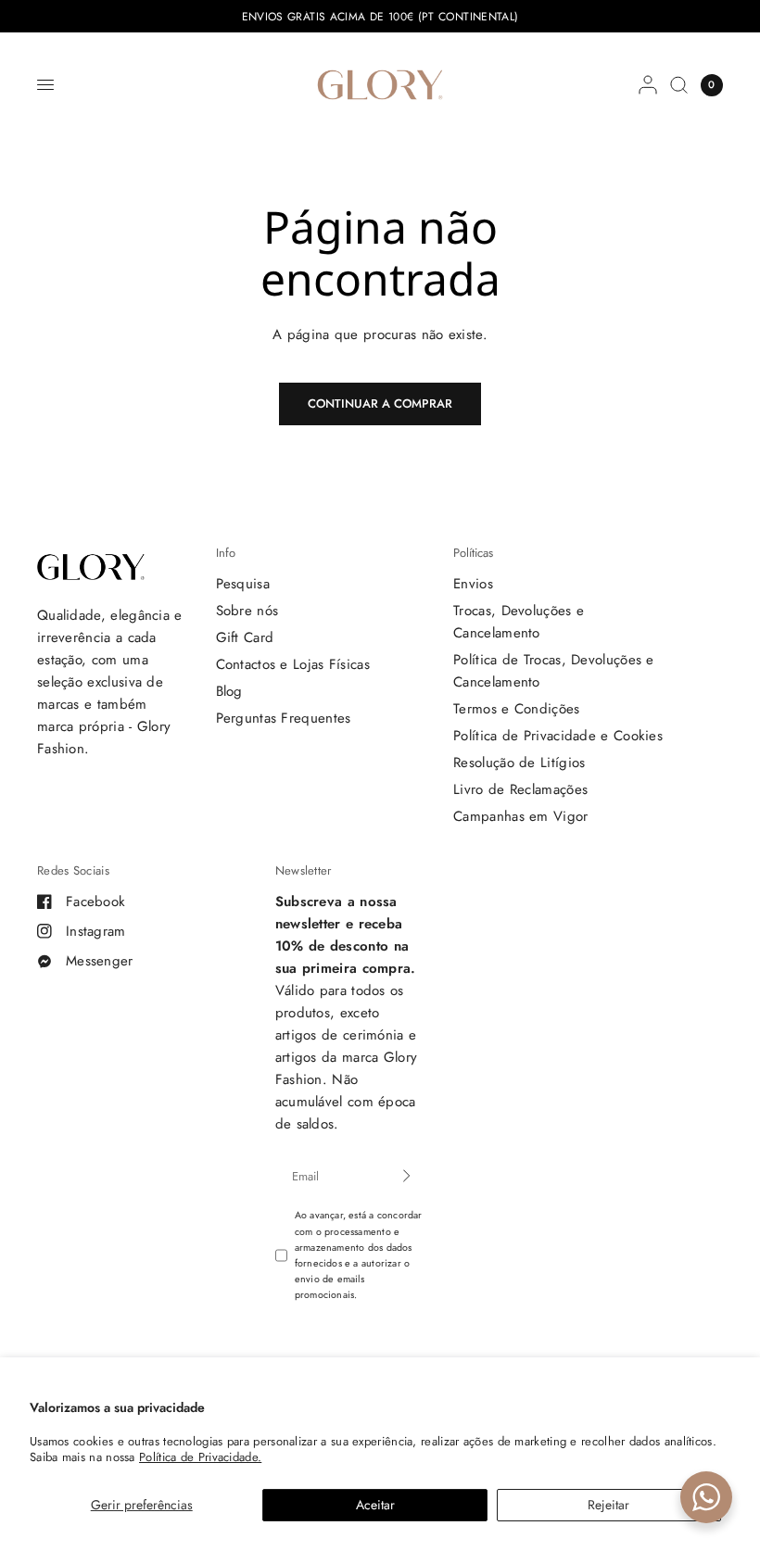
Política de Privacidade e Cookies (558, 735)
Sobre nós (247, 610)
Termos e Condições (516, 709)
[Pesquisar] (679, 84)
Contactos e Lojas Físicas (293, 664)
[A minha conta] (648, 84)
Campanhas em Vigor (520, 816)
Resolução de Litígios (519, 762)
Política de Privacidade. (200, 1457)
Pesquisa (243, 584)
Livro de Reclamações (520, 789)
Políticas (473, 553)
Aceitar (375, 1504)
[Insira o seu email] (406, 1176)
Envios (473, 584)
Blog (229, 691)
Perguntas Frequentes (283, 718)
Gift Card (245, 637)
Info (225, 553)
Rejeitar (608, 1504)
